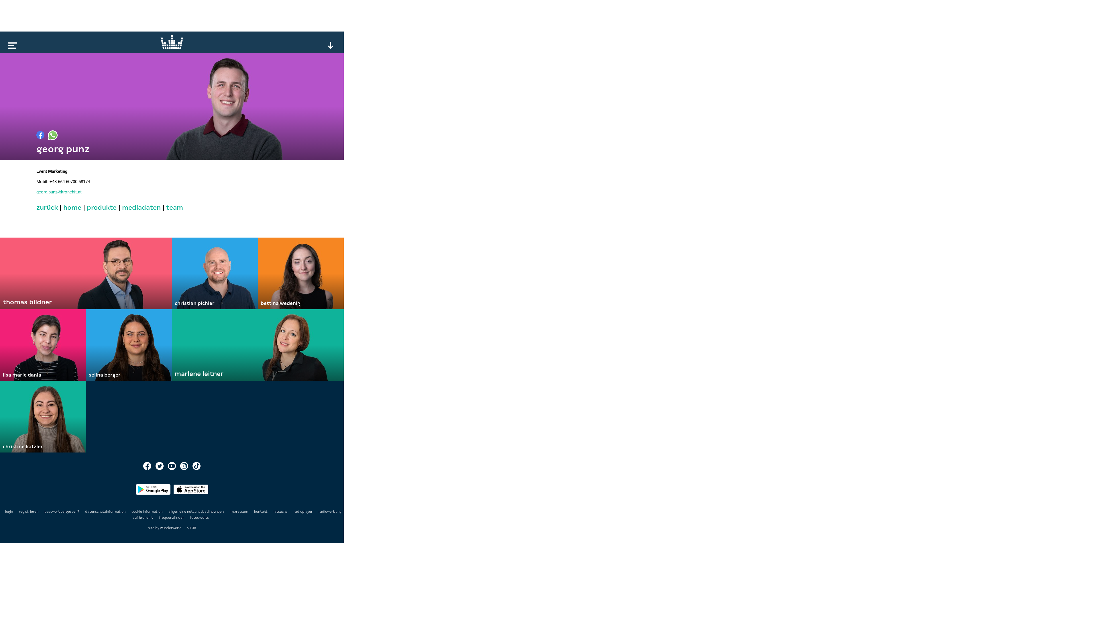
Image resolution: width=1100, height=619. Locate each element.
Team (174, 207)
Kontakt (261, 512)
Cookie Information (147, 512)
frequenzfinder (172, 518)
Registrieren (28, 512)
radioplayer (303, 512)
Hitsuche (281, 512)
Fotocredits (199, 518)
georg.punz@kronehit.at (59, 192)
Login (9, 512)
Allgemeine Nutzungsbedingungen (196, 512)
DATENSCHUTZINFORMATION (105, 512)
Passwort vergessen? (61, 512)
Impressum (239, 512)
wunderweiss (170, 528)
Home (72, 207)
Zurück (47, 207)
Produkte (102, 207)
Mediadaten (141, 207)
